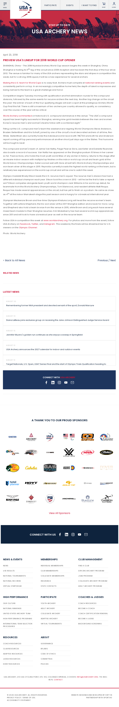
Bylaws (44, 648)
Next (113, 260)
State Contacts (49, 586)
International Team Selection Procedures (17, 625)
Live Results (9, 571)
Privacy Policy (14, 697)
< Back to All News (14, 260)
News (5, 565)
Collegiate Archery (50, 613)
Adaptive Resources (12, 654)
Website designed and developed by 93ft (90, 695)
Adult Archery (48, 608)
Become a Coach (86, 608)
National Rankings (12, 608)
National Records (12, 581)
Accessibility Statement (19, 700)
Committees (47, 659)
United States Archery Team (16, 613)
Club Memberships (49, 571)
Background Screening (90, 623)
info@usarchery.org (87, 677)
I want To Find (89, 5)
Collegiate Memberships (52, 576)
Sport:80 (108, 697)
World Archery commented (17, 115)
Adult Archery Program (90, 586)
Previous (103, 260)
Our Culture (9, 603)
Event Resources (11, 664)
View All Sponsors (59, 513)
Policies (45, 664)
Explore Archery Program (91, 571)
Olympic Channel (28, 227)
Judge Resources (11, 659)
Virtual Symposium (12, 586)
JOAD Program (85, 576)
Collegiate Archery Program (92, 581)
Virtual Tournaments (51, 623)
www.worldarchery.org (56, 220)
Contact (58, 679)
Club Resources (11, 648)
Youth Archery (48, 603)
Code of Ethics (48, 654)
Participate (50, 5)
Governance (47, 643)
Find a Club (83, 565)
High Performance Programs (17, 618)
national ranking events (97, 82)
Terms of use (28, 697)
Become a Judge (86, 618)
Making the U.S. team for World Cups (22, 82)
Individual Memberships (52, 565)
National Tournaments (14, 576)
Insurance (46, 581)
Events (70, 5)
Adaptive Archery (49, 618)
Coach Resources (87, 603)
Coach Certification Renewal (93, 613)
